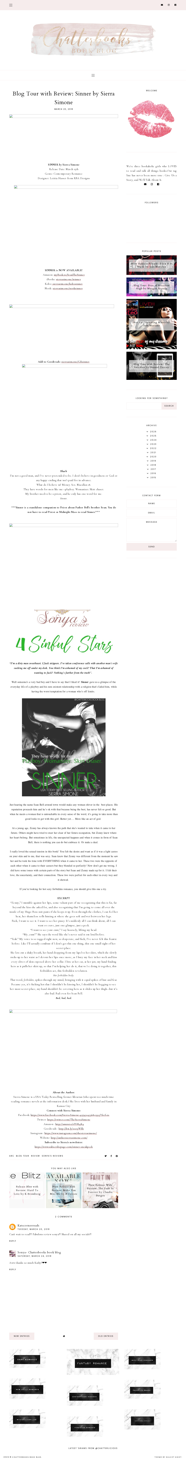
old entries (106, 1336)
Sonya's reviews (52, 1156)
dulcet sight (174, 1457)
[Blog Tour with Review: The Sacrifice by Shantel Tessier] (151, 379)
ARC (11, 1156)
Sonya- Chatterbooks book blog (39, 1252)
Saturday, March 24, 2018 (35, 1256)
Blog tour (22, 1156)
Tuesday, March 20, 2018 (34, 1229)
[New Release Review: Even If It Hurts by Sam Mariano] (151, 274)
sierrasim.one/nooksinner (68, 288)
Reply (12, 1241)
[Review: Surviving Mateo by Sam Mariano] (151, 348)
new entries (22, 1336)
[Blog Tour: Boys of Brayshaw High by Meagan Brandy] (151, 295)
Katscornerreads (28, 1225)
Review (35, 1156)
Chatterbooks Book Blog (26, 1457)
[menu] (10, 5)
